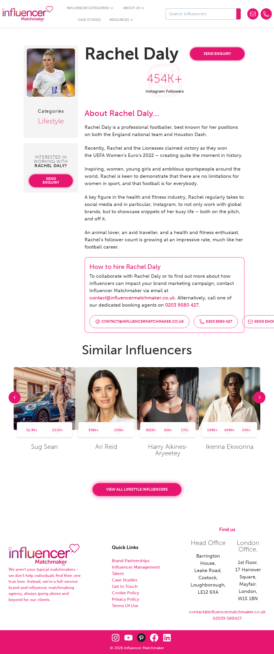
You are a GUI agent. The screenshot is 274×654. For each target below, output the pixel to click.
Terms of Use (125, 605)
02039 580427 (227, 618)
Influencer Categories (88, 8)
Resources (119, 20)
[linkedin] (167, 637)
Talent (118, 573)
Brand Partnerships (131, 560)
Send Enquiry (51, 180)
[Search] (238, 14)
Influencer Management (136, 567)
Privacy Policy (125, 599)
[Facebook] (154, 637)
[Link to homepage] (27, 14)
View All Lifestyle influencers (137, 489)
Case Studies (89, 20)
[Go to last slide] (15, 397)
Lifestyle (51, 121)
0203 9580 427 (182, 305)
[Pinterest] (141, 637)
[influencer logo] (44, 555)
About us (131, 8)
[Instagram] (115, 637)
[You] (128, 637)
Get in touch (125, 586)
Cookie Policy (125, 592)
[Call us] (266, 14)
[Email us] (252, 14)
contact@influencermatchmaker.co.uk (132, 298)
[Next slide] (259, 397)
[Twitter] (102, 637)
